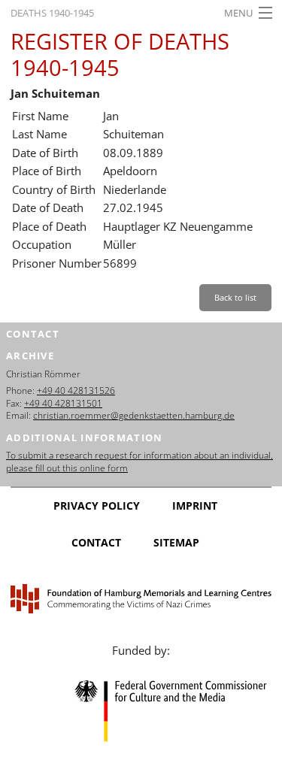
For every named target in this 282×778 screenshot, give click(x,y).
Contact (96, 542)
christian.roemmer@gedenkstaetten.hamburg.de (134, 415)
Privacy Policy (96, 505)
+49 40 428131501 (63, 403)
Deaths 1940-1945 (52, 13)
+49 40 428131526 (76, 390)
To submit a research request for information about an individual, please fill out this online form (139, 461)
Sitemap (176, 542)
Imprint (194, 505)
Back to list (235, 297)
